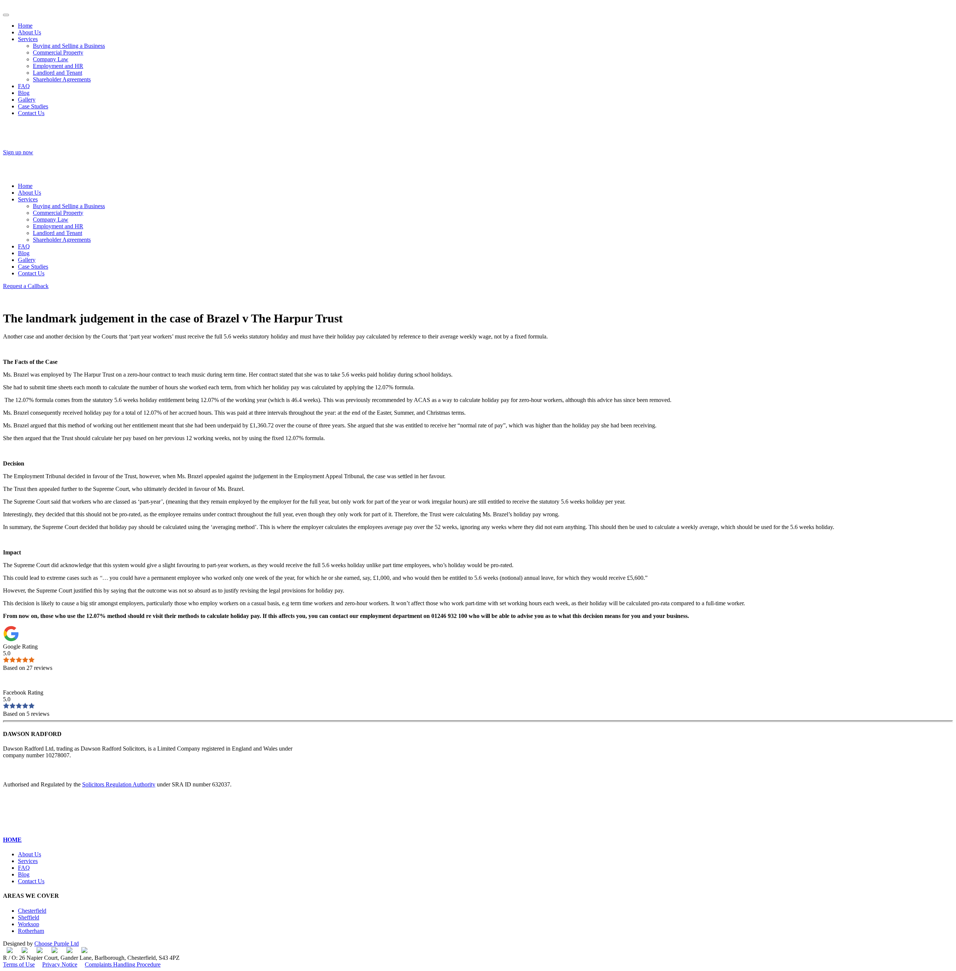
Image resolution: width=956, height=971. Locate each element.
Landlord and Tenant (57, 72)
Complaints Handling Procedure (123, 964)
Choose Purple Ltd (56, 943)
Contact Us (31, 113)
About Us (29, 32)
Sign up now (18, 152)
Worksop (28, 924)
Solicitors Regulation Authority (118, 784)
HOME (12, 840)
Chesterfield (32, 910)
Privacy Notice (59, 964)
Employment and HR (58, 66)
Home (25, 25)
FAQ (24, 86)
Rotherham (31, 931)
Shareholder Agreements (62, 79)
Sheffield (28, 917)
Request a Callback (26, 286)
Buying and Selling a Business (69, 46)
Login (10, 159)
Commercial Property (58, 52)
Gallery (26, 99)
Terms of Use (19, 964)
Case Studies (33, 106)
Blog (24, 93)
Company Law (50, 59)
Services (28, 39)
